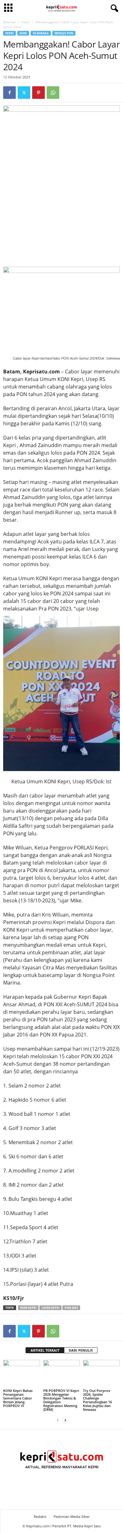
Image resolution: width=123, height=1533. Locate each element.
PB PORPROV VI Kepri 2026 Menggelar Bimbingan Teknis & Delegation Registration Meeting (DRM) (61, 1400)
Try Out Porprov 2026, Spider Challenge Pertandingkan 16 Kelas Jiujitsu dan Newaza (97, 1400)
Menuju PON (64, 33)
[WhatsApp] (53, 92)
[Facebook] (9, 92)
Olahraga (41, 33)
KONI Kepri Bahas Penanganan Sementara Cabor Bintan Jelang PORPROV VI (17, 1398)
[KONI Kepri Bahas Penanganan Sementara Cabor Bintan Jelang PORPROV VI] (21, 1373)
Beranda (9, 22)
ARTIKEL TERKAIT (45, 1350)
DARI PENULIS (81, 1350)
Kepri (26, 22)
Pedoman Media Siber (72, 1516)
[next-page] (65, 1420)
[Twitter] (24, 92)
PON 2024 (71, 1308)
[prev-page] (58, 1420)
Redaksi (40, 1516)
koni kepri (28, 1308)
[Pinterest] (38, 92)
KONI (23, 33)
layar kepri (50, 1308)
